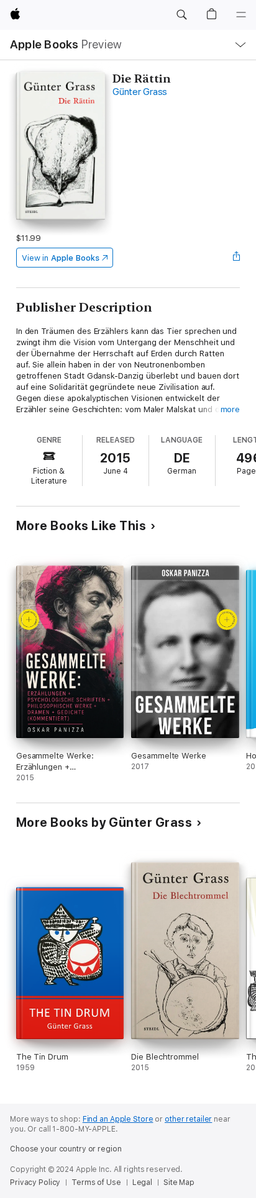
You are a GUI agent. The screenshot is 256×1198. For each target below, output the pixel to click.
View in (60, 258)
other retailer (188, 1119)
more (230, 409)
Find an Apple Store (118, 1119)
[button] (181, 15)
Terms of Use (96, 1182)
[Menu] (241, 15)
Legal (142, 1182)
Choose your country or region (66, 1149)
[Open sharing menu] (236, 257)
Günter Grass (139, 91)
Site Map (178, 1182)
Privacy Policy (35, 1182)
